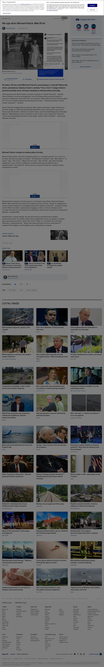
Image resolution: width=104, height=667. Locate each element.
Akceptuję (92, 5)
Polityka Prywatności (7, 13)
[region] (52, 8)
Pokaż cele (92, 9)
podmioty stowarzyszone (25, 4)
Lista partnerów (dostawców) (52, 10)
